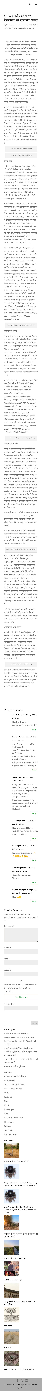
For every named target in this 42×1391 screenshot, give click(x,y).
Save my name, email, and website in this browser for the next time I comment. (20, 987)
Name (7, 947)
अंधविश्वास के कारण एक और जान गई (16, 1033)
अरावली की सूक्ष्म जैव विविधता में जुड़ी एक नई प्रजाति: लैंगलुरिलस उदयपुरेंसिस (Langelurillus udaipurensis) (20, 1051)
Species (7, 1126)
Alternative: (9, 1004)
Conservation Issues (13, 1088)
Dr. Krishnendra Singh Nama (16, 25)
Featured (7, 28)
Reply (34, 729)
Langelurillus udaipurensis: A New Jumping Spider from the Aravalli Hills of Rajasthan (20, 1040)
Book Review (9, 1080)
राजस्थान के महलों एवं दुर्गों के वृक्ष (14, 1066)
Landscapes (20, 28)
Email (7, 959)
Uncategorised (10, 1134)
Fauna (6, 1093)
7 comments (29, 28)
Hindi (13, 28)
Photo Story (9, 1122)
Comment (9, 926)
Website (7, 970)
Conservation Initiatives (14, 1084)
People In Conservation (14, 1118)
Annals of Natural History (15, 1076)
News (6, 1113)
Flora (6, 1101)
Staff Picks (8, 1130)
